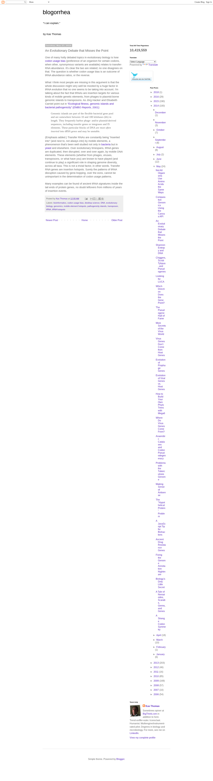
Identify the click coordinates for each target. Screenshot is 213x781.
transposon (113, 206)
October (160, 130)
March (159, 640)
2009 (156, 681)
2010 (156, 676)
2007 (156, 690)
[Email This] (91, 198)
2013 (156, 663)
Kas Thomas (153, 706)
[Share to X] (96, 198)
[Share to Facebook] (99, 198)
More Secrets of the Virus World (161, 328)
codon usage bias (55, 60)
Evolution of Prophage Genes (160, 365)
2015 (156, 101)
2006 (156, 694)
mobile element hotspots (75, 206)
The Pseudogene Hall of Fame (160, 313)
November (160, 122)
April (159, 635)
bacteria (106, 144)
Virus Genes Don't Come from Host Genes (160, 346)
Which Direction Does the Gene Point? (160, 294)
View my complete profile (142, 737)
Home (85, 220)
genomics (58, 206)
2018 (156, 92)
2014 (156, 105)
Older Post (116, 220)
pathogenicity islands (96, 206)
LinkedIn (134, 733)
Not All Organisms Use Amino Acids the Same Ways (160, 181)
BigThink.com (150, 714)
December (160, 112)
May (158, 166)
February (161, 647)
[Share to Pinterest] (102, 198)
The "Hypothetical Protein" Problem (160, 508)
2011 (156, 672)
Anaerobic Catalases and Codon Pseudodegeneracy (161, 447)
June (158, 159)
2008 (156, 685)
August (160, 147)
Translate (153, 65)
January (160, 654)
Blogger (120, 759)
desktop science (92, 203)
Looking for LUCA (160, 279)
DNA (103, 203)
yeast (48, 148)
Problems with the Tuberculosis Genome (161, 471)
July (158, 154)
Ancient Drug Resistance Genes (161, 545)
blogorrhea (56, 12)
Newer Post (52, 220)
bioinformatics (59, 203)
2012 (156, 667)
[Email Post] (86, 198)
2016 (156, 97)
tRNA (48, 209)
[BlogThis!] (94, 198)
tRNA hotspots (58, 209)
